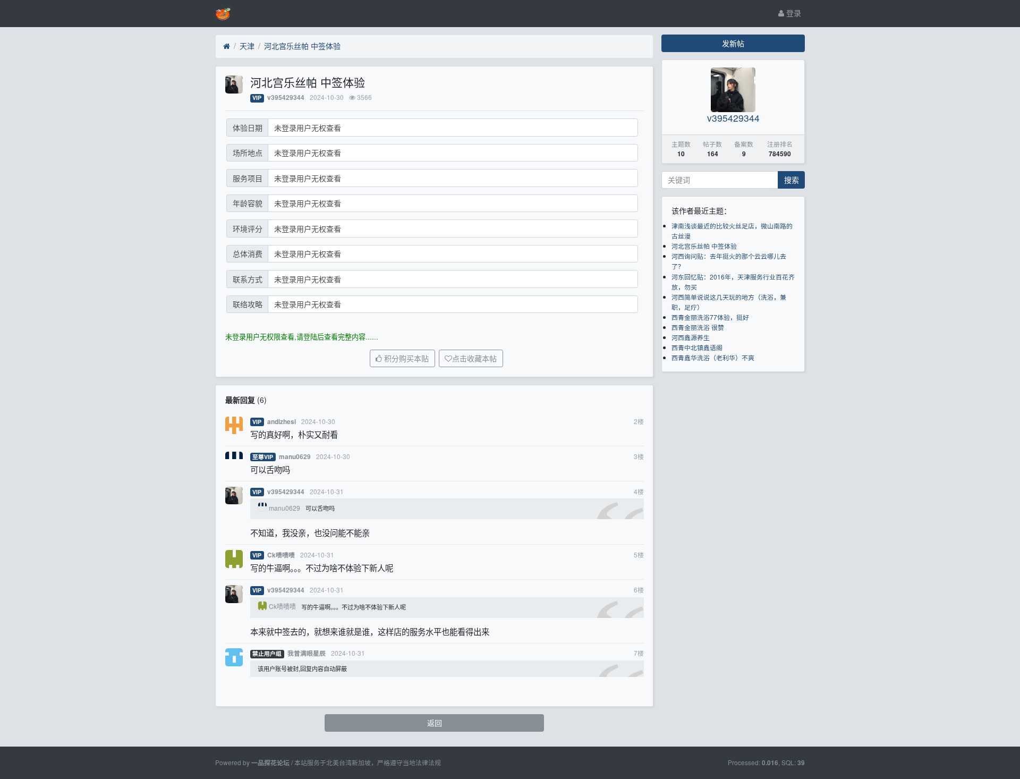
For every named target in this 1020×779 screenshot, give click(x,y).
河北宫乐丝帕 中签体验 (302, 45)
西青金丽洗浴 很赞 (698, 327)
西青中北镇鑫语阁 (697, 347)
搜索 (791, 179)
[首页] (226, 46)
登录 (792, 12)
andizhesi (281, 421)
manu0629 (295, 456)
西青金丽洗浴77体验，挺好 (710, 316)
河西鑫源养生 (691, 337)
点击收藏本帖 (474, 358)
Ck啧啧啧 (281, 555)
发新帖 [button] (733, 43)
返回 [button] (434, 722)
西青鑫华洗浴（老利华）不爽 (713, 357)
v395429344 (285, 97)
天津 (247, 45)
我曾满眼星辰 (306, 653)
